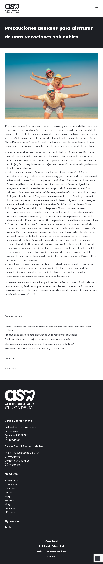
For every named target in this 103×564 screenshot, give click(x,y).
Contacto (10, 508)
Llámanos (10, 512)
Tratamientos (12, 480)
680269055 (15, 439)
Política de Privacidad (51, 546)
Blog (7, 504)
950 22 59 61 (23, 435)
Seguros (9, 500)
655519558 (15, 465)
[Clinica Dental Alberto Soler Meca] (12, 8)
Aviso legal (51, 540)
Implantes (10, 488)
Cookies (51, 556)
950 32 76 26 (23, 460)
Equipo (8, 496)
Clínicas (9, 492)
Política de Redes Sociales (51, 551)
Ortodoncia (11, 484)
